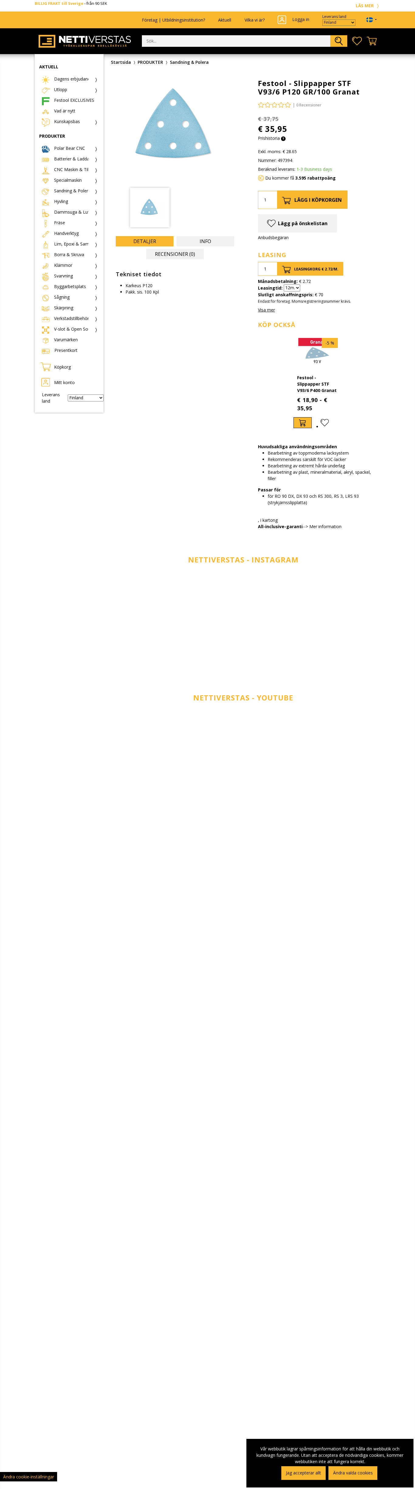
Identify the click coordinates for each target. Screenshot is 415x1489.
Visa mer (266, 310)
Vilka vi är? (255, 19)
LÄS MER (365, 6)
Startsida (121, 62)
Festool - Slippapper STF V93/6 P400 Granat (317, 384)
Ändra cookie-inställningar (28, 1477)
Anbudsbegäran (273, 237)
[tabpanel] (317, 383)
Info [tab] (205, 241)
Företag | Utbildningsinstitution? (173, 19)
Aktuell (224, 19)
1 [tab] (317, 427)
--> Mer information (322, 526)
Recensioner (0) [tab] (175, 254)
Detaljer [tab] (144, 241)
